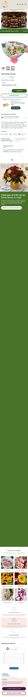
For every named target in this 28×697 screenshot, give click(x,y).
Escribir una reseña (14, 668)
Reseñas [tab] (5, 674)
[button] (20, 4)
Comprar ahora (14, 95)
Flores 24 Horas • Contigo (7, 80)
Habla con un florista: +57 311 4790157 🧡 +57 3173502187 (14, 10)
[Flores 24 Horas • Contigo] (4, 4)
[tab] (26, 117)
